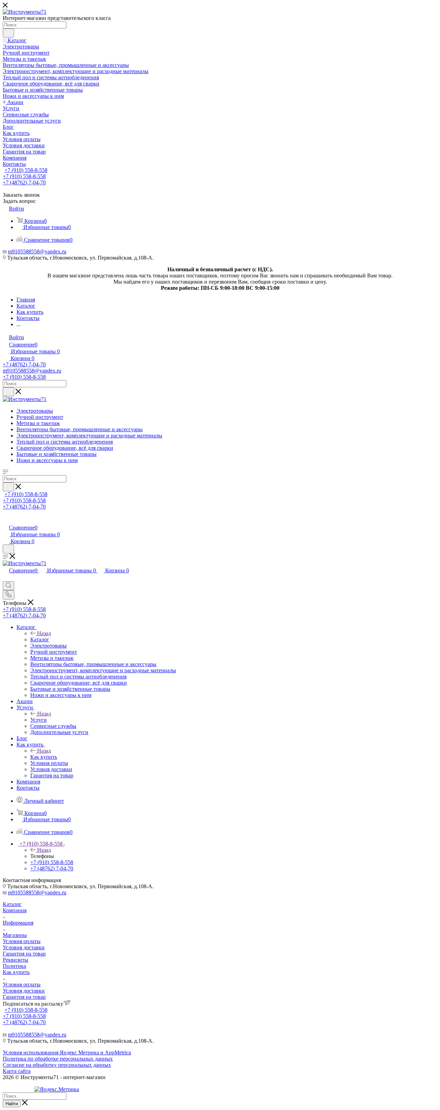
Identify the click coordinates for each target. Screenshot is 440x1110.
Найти (12, 1103)
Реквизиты (15, 960)
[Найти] (8, 32)
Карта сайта (17, 1071)
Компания (14, 910)
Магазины (15, 935)
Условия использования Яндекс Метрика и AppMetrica (67, 1052)
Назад (44, 633)
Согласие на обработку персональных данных (57, 1065)
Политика (14, 966)
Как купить (43, 757)
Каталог (39, 639)
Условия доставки (24, 947)
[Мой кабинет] (6, 520)
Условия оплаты (22, 941)
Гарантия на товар (24, 954)
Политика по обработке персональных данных (58, 1059)
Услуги (38, 720)
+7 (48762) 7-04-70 (24, 182)
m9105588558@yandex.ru (37, 251)
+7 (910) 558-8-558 (25, 170)
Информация (18, 923)
